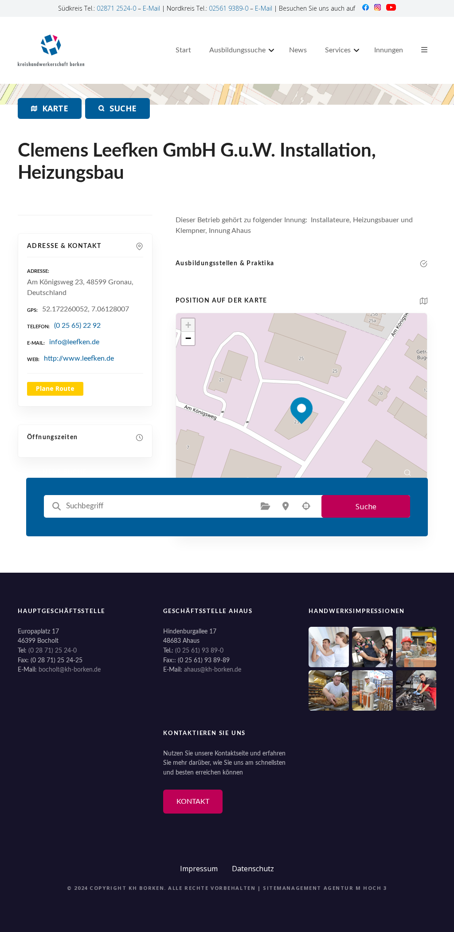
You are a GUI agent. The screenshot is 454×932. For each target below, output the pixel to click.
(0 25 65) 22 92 (77, 325)
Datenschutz (253, 868)
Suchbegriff (57, 506)
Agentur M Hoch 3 (355, 888)
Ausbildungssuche (237, 50)
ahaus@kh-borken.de (212, 669)
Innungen (388, 50)
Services (338, 50)
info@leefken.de (74, 342)
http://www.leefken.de (79, 358)
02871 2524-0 (116, 8)
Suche (366, 506)
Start (183, 50)
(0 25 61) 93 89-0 (199, 650)
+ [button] (188, 324)
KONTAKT (192, 801)
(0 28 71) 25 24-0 (52, 650)
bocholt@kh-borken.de (70, 669)
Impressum (199, 868)
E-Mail (151, 8)
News (298, 50)
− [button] (188, 338)
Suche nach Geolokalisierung (306, 506)
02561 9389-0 (228, 8)
